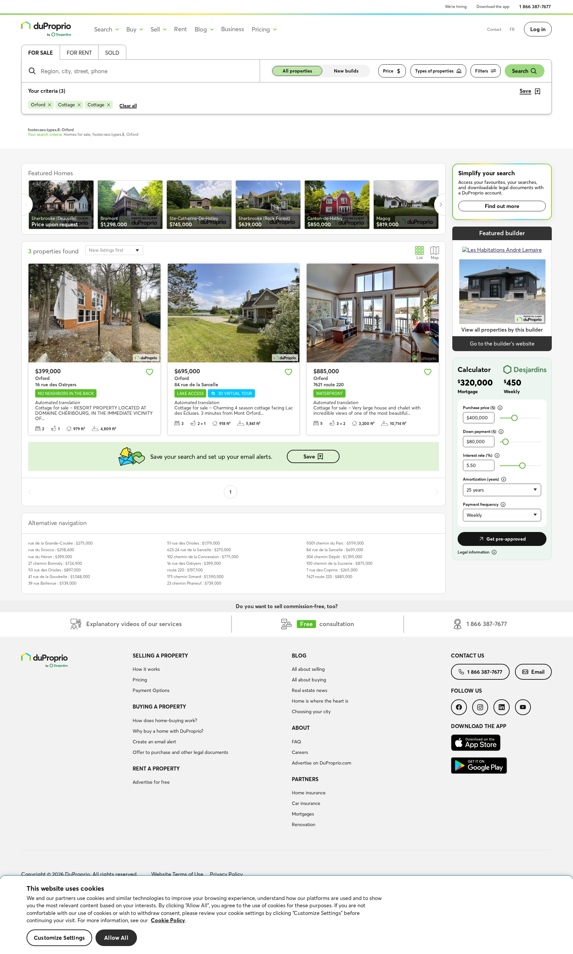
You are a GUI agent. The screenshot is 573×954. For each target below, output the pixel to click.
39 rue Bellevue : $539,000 (52, 583)
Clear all (128, 106)
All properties (297, 71)
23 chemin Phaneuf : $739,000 (194, 583)
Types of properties (434, 71)
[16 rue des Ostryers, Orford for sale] (94, 313)
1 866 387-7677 (535, 7)
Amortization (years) (481, 479)
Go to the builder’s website (502, 343)
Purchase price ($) (479, 407)
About (301, 727)
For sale (40, 52)
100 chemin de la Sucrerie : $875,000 (339, 563)
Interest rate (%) (477, 455)
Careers (300, 752)
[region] (286, 915)
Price (388, 71)
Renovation (303, 824)
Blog (299, 655)
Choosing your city (311, 712)
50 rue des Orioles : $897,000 (54, 569)
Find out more (502, 206)
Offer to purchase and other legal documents (180, 752)
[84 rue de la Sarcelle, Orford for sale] (234, 313)
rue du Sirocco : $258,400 (51, 549)
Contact (494, 29)
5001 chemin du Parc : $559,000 (335, 543)
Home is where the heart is (320, 701)
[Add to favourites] (149, 372)
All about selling (308, 669)
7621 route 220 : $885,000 (329, 576)
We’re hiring (456, 6)
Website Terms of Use (177, 874)
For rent (79, 52)
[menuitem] (209, 674)
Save (309, 456)
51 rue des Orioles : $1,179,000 (193, 543)
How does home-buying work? (165, 720)
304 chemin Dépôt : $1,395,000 (334, 556)
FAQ (296, 742)
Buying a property (159, 706)
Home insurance (309, 793)
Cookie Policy (168, 920)
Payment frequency (480, 504)
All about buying (309, 680)
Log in (537, 29)
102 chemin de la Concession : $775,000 (202, 556)
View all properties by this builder (502, 330)
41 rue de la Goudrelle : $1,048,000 (59, 576)
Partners (305, 779)
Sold (112, 52)
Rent (180, 29)
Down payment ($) (479, 431)
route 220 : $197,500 (185, 569)
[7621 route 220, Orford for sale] (373, 313)
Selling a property (160, 655)
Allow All (116, 937)
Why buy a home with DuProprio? (168, 731)
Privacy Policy (226, 874)
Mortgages (303, 814)
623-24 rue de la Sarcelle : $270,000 (199, 549)
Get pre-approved (506, 539)
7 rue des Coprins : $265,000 (331, 569)
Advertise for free (151, 782)
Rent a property (156, 768)
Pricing (140, 680)
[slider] (514, 418)
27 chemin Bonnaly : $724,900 (55, 563)
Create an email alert (154, 742)
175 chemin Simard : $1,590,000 (195, 576)
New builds (346, 71)
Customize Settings (59, 937)
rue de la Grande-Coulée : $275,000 (60, 543)
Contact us (467, 655)
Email (537, 671)
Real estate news (309, 690)
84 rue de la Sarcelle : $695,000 (334, 549)
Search (520, 71)
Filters (481, 71)
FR (512, 29)
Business (232, 29)
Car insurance (306, 803)
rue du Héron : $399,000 (50, 556)
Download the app (493, 6)
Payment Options (151, 690)
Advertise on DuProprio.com (321, 763)
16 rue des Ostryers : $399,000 (194, 563)
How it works (146, 669)
